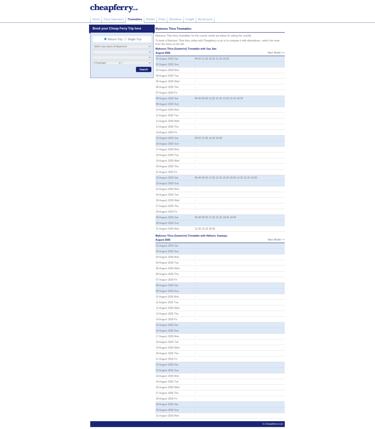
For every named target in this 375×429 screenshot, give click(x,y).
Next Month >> (276, 52)
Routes (150, 19)
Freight (189, 19)
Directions (175, 19)
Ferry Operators (114, 19)
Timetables (135, 19)
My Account (205, 19)
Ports (162, 19)
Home (96, 19)
